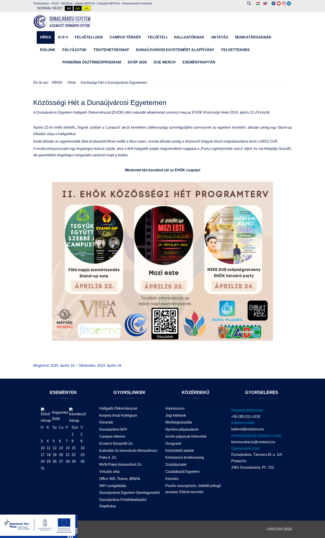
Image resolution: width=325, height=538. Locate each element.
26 (55, 461)
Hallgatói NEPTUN (108, 3)
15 (74, 448)
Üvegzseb (173, 443)
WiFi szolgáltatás (112, 486)
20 (61, 455)
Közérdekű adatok (179, 450)
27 (61, 461)
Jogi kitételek (175, 415)
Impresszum (174, 408)
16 (82, 448)
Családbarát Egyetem (182, 471)
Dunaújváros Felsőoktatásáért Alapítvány (122, 503)
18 (49, 455)
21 (68, 455)
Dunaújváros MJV (113, 429)
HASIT (55, 3)
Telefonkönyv (41, 3)
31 (43, 468)
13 (61, 448)
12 (55, 448)
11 (48, 448)
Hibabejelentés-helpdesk (137, 3)
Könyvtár (106, 422)
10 (43, 448)
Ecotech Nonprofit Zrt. (116, 443)
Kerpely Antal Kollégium (118, 415)
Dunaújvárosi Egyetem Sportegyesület (129, 492)
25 (49, 461)
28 (68, 461)
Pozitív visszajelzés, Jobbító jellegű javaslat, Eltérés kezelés (193, 489)
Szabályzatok (176, 464)
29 (74, 461)
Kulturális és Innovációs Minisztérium (128, 450)
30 (82, 461)
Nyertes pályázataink (181, 429)
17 (43, 455)
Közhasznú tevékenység (184, 457)
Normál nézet (50, 8)
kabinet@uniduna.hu (247, 429)
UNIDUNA (275, 529)
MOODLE (67, 3)
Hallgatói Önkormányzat (118, 408)
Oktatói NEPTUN (85, 3)
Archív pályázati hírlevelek (185, 436)
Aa (69, 8)
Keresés (249, 3)
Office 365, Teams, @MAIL (120, 479)
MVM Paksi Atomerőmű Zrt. (120, 464)
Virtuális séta (109, 471)
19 (55, 455)
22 (74, 455)
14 (68, 448)
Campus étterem (112, 436)
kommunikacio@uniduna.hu (253, 442)
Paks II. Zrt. (108, 457)
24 (43, 461)
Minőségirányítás (178, 422)
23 (82, 455)
